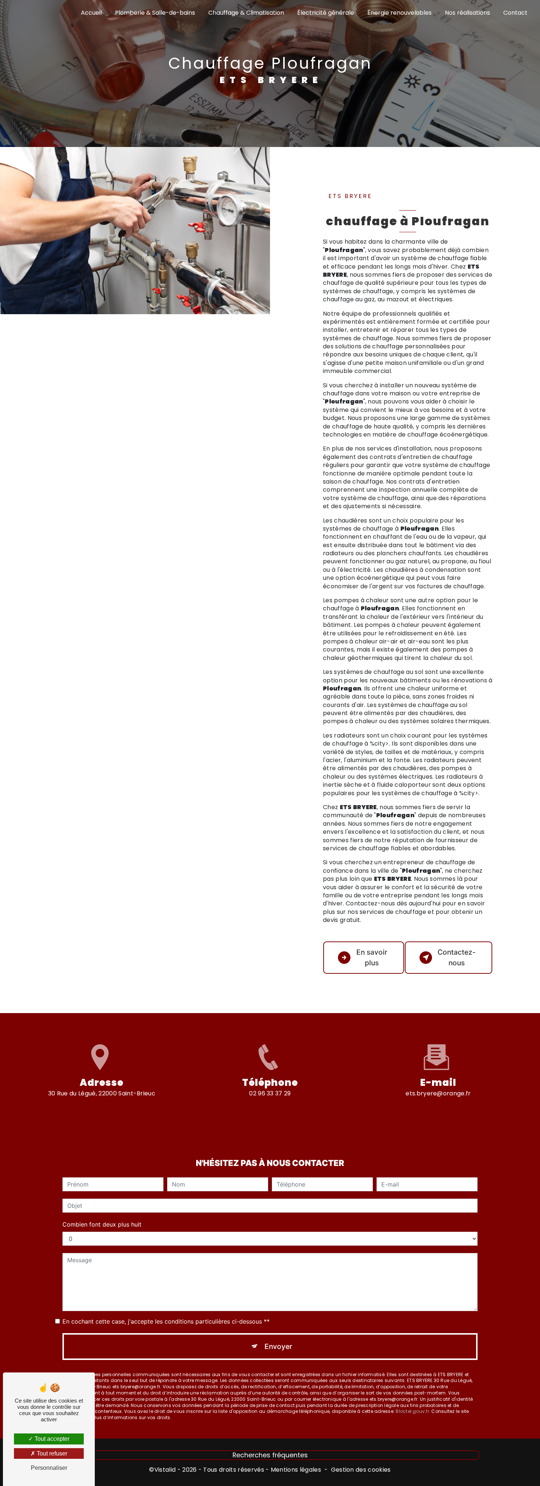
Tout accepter (51, 1439)
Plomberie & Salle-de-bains (155, 12)
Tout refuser (51, 1453)
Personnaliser (49, 1468)
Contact (515, 12)
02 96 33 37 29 (270, 1093)
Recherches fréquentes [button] (270, 1455)
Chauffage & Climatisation (246, 12)
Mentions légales (296, 1470)
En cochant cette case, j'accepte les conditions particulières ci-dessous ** (166, 1321)
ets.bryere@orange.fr (438, 1093)
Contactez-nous (457, 957)
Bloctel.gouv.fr (412, 1411)
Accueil (91, 12)
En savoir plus (371, 957)
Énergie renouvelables (399, 12)
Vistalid (165, 1470)
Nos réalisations (467, 12)
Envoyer (278, 1346)
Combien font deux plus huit (101, 1224)
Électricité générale (325, 12)
